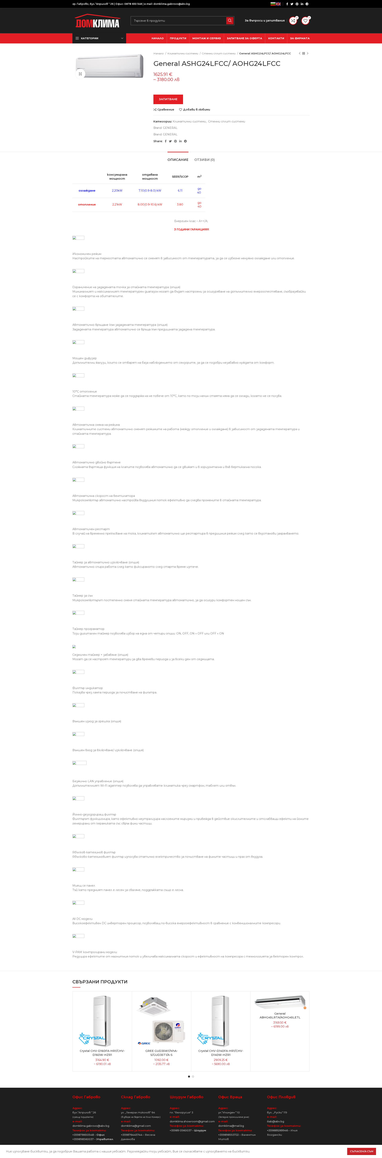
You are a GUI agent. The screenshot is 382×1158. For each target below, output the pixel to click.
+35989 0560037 (181, 1130)
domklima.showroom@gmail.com (192, 1121)
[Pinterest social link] (297, 4)
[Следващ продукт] (308, 54)
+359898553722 (228, 1134)
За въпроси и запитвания (265, 20)
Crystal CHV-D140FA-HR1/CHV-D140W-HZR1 (220, 1053)
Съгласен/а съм (361, 1151)
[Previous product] (300, 54)
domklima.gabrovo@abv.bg (171, 3)
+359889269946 (277, 1130)
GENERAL (170, 128)
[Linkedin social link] (302, 4)
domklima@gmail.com (136, 1125)
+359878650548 (83, 1134)
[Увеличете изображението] (80, 74)
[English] (278, 4)
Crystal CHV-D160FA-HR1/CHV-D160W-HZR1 (102, 1053)
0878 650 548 (133, 3)
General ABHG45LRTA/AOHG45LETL (280, 1015)
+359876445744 (131, 1134)
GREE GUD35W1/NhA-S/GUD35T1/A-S (161, 1053)
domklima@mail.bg (231, 1125)
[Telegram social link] (307, 4)
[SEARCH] (229, 20)
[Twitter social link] (291, 4)
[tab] (178, 158)
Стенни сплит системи (219, 53)
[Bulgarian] (273, 4)
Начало (158, 53)
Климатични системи (183, 53)
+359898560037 (83, 1139)
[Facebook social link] (287, 4)
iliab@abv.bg (275, 1121)
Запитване (168, 99)
